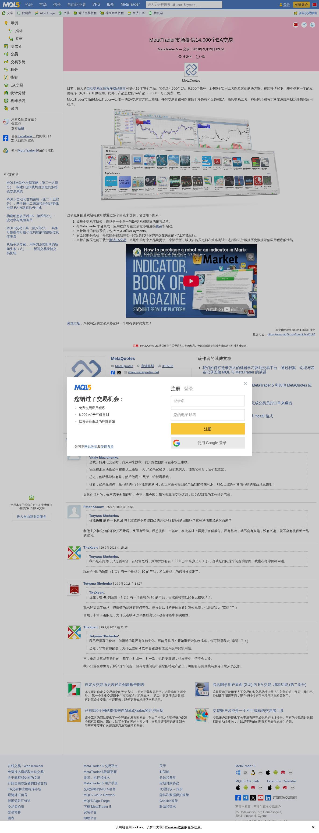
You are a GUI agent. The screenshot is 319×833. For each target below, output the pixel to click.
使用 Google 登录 (212, 443)
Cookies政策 (175, 827)
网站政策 (90, 447)
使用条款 (107, 447)
